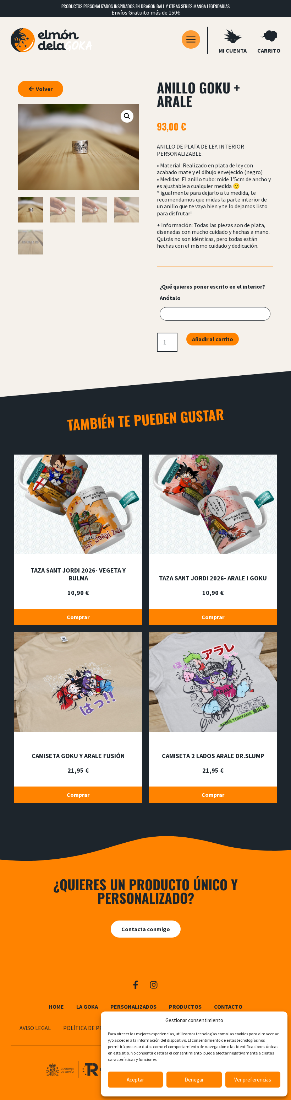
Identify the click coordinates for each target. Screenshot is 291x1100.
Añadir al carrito (212, 339)
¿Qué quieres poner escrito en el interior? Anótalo (212, 292)
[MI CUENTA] (233, 36)
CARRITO (268, 50)
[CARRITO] (269, 36)
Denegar (194, 1079)
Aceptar (135, 1079)
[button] (127, 116)
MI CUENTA (233, 50)
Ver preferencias (252, 1079)
